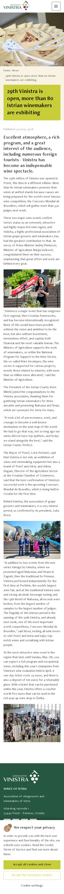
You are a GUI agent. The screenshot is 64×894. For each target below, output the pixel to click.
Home (7, 70)
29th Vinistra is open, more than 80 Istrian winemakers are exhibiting (31, 78)
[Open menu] (56, 6)
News (15, 70)
